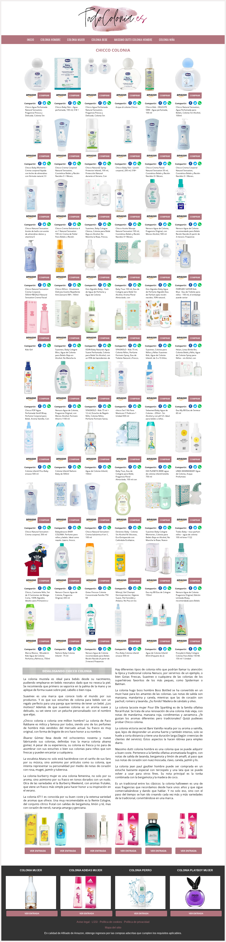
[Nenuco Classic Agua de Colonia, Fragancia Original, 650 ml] (67, 559)
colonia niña (167, 40)
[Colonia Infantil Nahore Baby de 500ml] (67, 438)
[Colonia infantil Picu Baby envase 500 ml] (37, 438)
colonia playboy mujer (195, 870)
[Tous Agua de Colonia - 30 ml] (98, 829)
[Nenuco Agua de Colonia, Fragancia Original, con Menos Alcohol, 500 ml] (158, 195)
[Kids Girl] (37, 316)
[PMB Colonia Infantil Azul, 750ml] (67, 829)
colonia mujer (76, 40)
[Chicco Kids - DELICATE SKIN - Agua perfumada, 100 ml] (158, 74)
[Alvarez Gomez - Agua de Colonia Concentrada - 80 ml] (37, 829)
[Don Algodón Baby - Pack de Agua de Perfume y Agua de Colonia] (98, 256)
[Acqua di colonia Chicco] (128, 74)
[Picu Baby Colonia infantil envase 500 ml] (128, 620)
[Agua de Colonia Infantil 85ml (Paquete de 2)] (158, 620)
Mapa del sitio (113, 927)
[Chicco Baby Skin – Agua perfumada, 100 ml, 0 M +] (67, 74)
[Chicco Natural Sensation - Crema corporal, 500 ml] (37, 498)
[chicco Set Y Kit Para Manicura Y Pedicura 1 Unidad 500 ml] (128, 377)
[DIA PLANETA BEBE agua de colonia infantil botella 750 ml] (158, 438)
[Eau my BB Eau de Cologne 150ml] (158, 559)
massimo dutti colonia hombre (133, 40)
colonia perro (140, 870)
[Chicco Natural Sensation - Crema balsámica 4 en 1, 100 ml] (98, 498)
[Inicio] (113, 32)
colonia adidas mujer (85, 870)
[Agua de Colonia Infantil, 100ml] (98, 438)
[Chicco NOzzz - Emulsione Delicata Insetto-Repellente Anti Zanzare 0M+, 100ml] (67, 256)
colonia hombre (51, 40)
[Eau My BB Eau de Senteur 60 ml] (188, 377)
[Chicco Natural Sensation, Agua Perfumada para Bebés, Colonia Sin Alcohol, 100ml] (188, 74)
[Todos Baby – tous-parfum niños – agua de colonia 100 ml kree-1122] (188, 498)
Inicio (30, 40)
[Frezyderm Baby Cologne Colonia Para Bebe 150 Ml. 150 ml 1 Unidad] (188, 620)
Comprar (44, 95)
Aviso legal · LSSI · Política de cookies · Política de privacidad (113, 921)
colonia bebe (99, 40)
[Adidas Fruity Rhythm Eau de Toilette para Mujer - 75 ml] (128, 829)
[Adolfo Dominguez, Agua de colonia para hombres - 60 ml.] (158, 829)
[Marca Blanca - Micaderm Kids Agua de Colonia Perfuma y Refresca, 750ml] (37, 620)
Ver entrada (38, 850)
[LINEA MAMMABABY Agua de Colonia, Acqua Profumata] (188, 438)
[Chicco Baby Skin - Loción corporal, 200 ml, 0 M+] (128, 135)
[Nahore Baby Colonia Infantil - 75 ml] (67, 620)
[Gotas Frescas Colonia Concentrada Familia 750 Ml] (98, 559)
